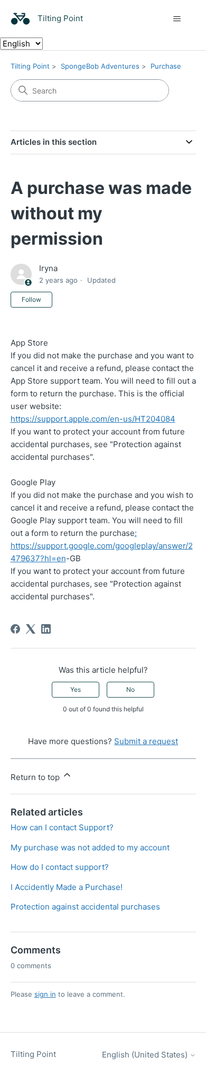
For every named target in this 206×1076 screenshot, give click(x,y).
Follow (31, 299)
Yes (75, 689)
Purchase (166, 66)
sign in (45, 994)
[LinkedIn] (46, 629)
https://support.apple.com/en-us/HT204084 (93, 419)
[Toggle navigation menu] (177, 19)
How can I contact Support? (62, 827)
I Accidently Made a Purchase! (67, 887)
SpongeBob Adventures (100, 66)
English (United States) (146, 1054)
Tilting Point (30, 66)
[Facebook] (15, 629)
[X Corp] (30, 629)
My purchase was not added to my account (90, 847)
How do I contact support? (60, 867)
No (130, 689)
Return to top (36, 777)
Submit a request (146, 741)
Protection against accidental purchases (85, 907)
